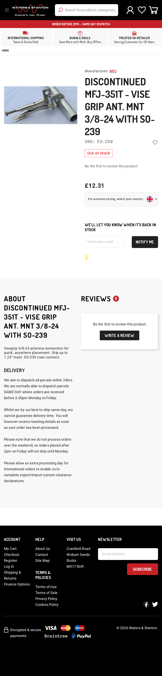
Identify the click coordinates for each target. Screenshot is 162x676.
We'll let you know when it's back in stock (120, 227)
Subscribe (142, 569)
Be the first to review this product (111, 166)
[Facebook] (146, 604)
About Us (42, 549)
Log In (9, 566)
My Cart (10, 549)
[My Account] (130, 10)
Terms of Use (46, 587)
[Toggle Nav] (8, 10)
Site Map (42, 560)
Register (10, 560)
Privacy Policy (46, 599)
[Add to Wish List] (155, 142)
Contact (41, 554)
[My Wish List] (141, 10)
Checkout (11, 554)
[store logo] (29, 10)
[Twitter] (155, 604)
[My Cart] (153, 10)
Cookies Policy (47, 604)
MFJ (113, 71)
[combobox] (86, 10)
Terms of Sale (46, 593)
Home (5, 50)
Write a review (119, 335)
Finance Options (17, 584)
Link (80, 37)
